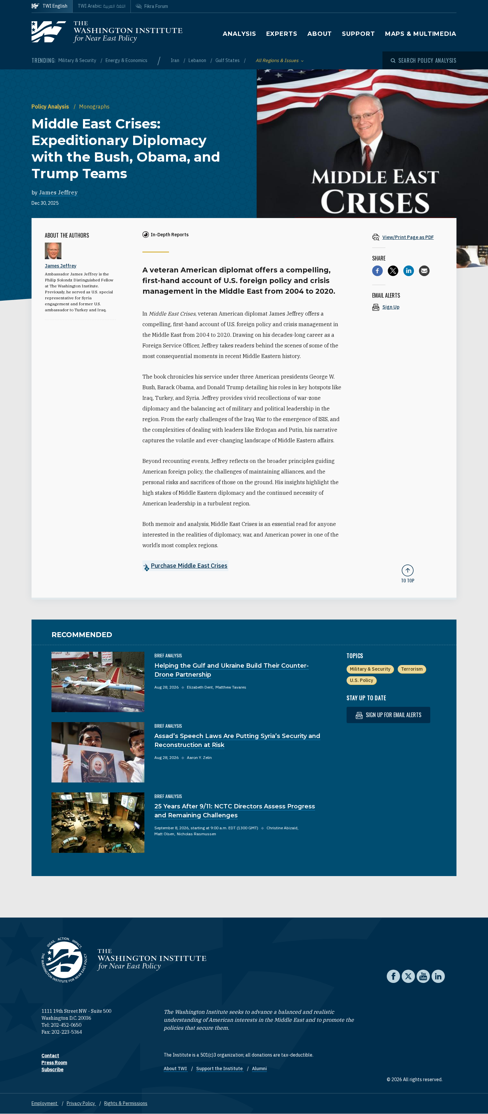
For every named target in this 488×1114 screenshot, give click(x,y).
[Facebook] (377, 270)
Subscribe (52, 1070)
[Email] (424, 270)
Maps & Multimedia (420, 33)
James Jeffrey (58, 192)
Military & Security (77, 60)
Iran (175, 60)
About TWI (176, 1069)
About (319, 33)
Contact (50, 1056)
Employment (45, 1103)
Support (358, 33)
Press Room (54, 1063)
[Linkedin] (408, 270)
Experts (281, 33)
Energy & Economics (126, 60)
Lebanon (198, 60)
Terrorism (412, 669)
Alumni (259, 1069)
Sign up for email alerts (393, 715)
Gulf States (228, 60)
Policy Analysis (51, 106)
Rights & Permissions (125, 1103)
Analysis (239, 33)
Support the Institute (220, 1069)
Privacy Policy (81, 1103)
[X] (393, 270)
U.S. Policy (361, 680)
